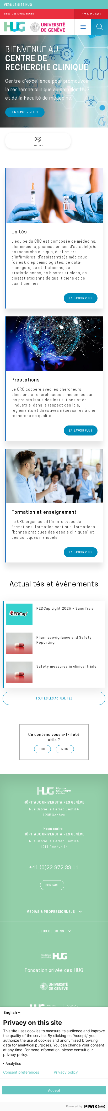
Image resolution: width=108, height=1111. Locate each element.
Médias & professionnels (50, 912)
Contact (52, 885)
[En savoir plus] (54, 238)
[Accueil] (14, 27)
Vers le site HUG (18, 5)
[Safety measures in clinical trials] (54, 673)
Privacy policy (66, 1072)
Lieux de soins (50, 931)
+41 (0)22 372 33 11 (54, 868)
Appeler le (91, 13)
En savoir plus (25, 112)
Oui (42, 749)
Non (64, 749)
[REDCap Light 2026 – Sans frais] (54, 615)
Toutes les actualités (54, 698)
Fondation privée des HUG (54, 970)
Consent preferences (21, 1072)
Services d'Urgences (19, 14)
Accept (54, 1090)
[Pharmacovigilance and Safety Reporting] (54, 644)
